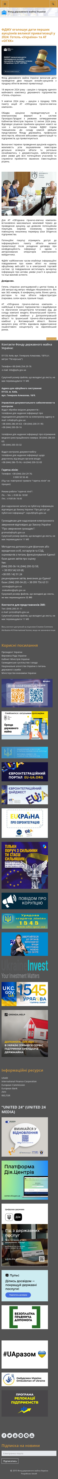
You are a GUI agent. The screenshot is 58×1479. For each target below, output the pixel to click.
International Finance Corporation (19, 1081)
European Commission (13, 1084)
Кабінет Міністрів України (16, 659)
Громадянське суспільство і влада (20, 662)
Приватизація (51, 339)
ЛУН (4, 1091)
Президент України (12, 652)
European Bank (9, 1088)
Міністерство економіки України (19, 673)
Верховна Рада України (14, 655)
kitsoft (34, 1473)
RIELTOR (6, 1095)
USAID (5, 1077)
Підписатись (10, 1461)
